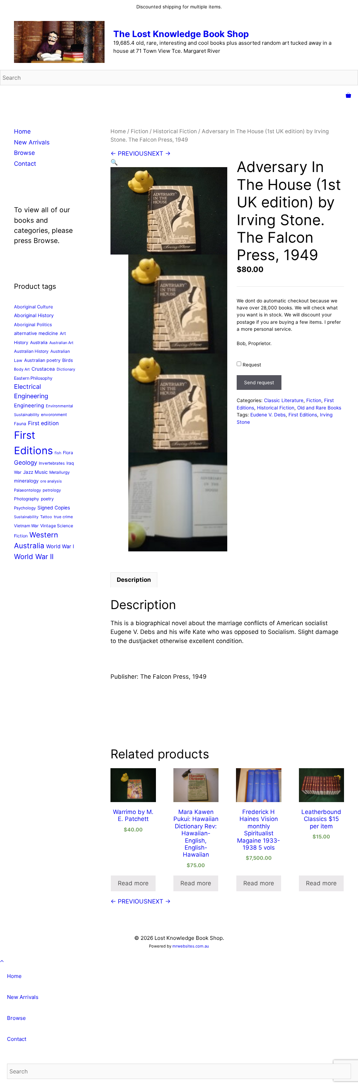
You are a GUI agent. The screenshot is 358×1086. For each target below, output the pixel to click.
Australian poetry (42, 360)
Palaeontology (27, 490)
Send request (259, 382)
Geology (25, 462)
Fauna (20, 423)
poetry (47, 498)
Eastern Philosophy (33, 378)
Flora (68, 452)
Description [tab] (134, 579)
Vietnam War (26, 525)
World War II (33, 556)
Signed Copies (53, 507)
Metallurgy (59, 472)
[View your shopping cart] (348, 95)
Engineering (29, 405)
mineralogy (26, 481)
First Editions (302, 414)
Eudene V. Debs (268, 414)
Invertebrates (52, 463)
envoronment (54, 414)
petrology (52, 490)
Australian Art (61, 342)
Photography (26, 498)
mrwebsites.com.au (190, 946)
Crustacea (43, 369)
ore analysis (51, 481)
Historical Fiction (175, 131)
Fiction (139, 131)
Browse (24, 152)
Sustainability (26, 516)
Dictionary (66, 369)
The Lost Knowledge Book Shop (181, 34)
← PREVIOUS (129, 153)
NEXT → (159, 153)
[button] (114, 162)
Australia (39, 342)
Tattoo (46, 516)
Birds (67, 360)
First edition (43, 423)
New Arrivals (32, 142)
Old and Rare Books (319, 407)
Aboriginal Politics (33, 324)
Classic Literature (283, 400)
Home (118, 131)
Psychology (25, 508)
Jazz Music (35, 472)
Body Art (22, 369)
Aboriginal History (34, 315)
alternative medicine (36, 333)
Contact (25, 163)
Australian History (31, 351)
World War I (60, 546)
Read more (133, 883)
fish (58, 453)
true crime (63, 516)
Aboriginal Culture (33, 306)
